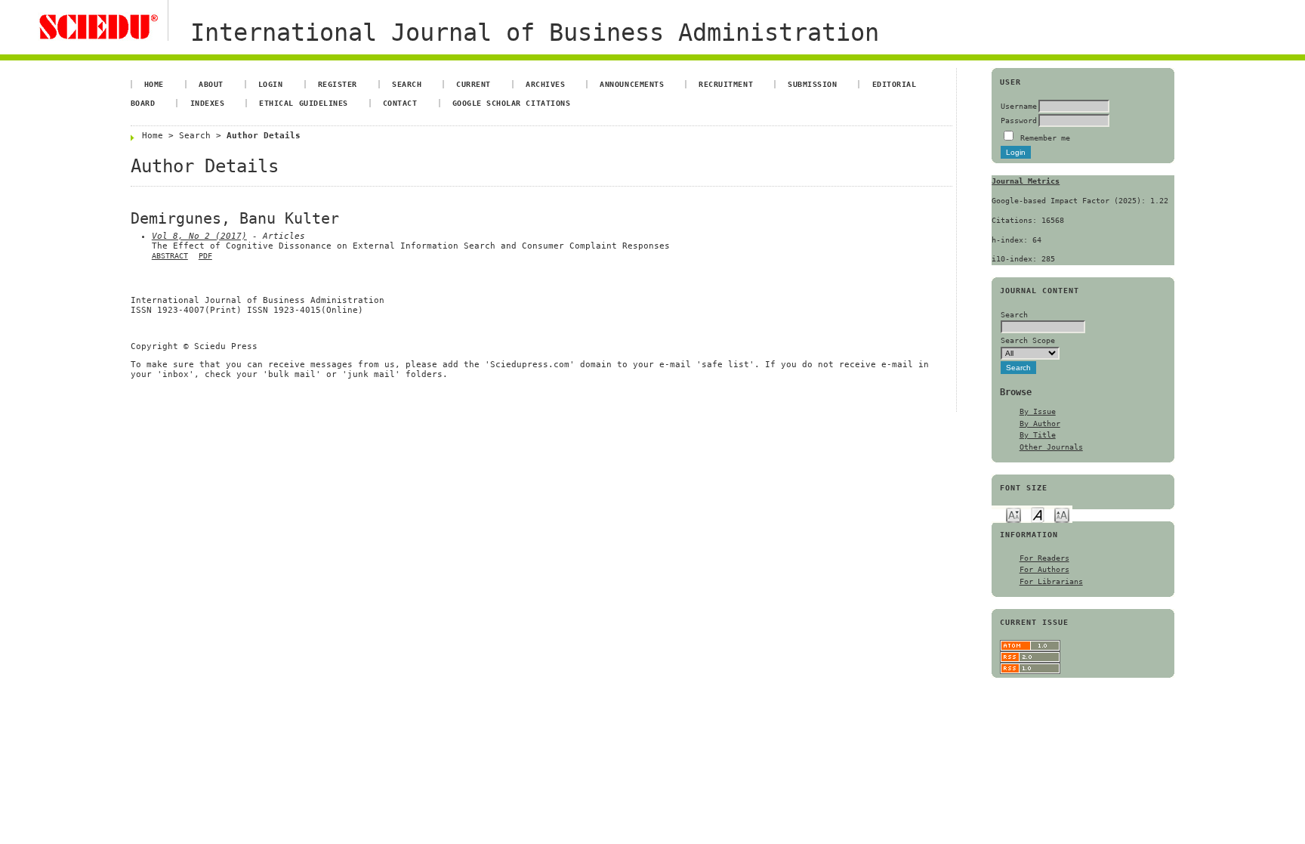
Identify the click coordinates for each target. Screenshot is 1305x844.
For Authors (1044, 568)
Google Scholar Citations (511, 102)
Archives (545, 83)
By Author (1040, 423)
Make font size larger (1061, 514)
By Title (1038, 434)
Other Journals (1051, 446)
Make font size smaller (1013, 514)
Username (1019, 105)
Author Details (264, 136)
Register (337, 83)
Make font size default (1037, 514)
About (211, 83)
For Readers (1044, 557)
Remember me (1045, 137)
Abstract (170, 256)
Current (473, 83)
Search (406, 83)
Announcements (632, 83)
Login (270, 83)
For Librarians (1051, 581)
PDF (205, 256)
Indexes (207, 102)
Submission (812, 83)
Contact (400, 102)
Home (154, 83)
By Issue (1038, 411)
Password (1019, 120)
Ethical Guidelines (303, 102)
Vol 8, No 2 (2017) (199, 236)
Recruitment (726, 83)
